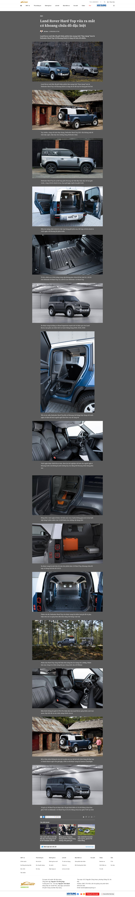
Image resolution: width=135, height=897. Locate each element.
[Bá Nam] (41, 31)
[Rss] (84, 894)
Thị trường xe (37, 5)
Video (83, 5)
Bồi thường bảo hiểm (80, 865)
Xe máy (38, 869)
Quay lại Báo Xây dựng (108, 894)
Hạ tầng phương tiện (25, 865)
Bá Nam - (46, 31)
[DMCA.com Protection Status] (24, 887)
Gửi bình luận (90, 847)
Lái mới (57, 5)
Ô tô (112, 861)
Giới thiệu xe (102, 865)
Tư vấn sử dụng (66, 861)
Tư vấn (101, 869)
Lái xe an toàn (66, 869)
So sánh (51, 865)
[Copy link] (94, 817)
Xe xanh (75, 5)
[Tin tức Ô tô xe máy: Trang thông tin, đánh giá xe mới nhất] (24, 2)
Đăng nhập (112, 2)
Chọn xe (64, 865)
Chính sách (23, 861)
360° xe (28, 5)
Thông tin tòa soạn (92, 894)
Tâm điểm (23, 872)
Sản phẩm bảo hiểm (80, 861)
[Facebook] (78, 894)
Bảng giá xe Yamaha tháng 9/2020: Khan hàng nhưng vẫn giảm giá (67, 838)
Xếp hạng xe (52, 869)
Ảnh (90, 5)
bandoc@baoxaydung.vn (88, 887)
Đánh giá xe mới (53, 861)
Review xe (102, 861)
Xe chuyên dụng (40, 865)
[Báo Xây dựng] (101, 5)
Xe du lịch (38, 861)
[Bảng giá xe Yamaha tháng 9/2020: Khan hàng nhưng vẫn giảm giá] (67, 829)
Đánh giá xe (48, 5)
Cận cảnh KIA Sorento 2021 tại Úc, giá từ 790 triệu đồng (85, 838)
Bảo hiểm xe (66, 5)
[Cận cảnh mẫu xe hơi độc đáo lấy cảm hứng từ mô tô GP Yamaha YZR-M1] (48, 829)
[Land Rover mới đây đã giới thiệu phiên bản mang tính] (67, 62)
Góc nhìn (22, 869)
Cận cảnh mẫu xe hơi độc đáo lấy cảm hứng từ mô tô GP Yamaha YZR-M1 (48, 838)
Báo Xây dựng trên (50, 817)
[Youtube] (81, 894)
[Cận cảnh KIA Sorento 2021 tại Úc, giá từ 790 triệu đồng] (86, 829)
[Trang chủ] (21, 5)
